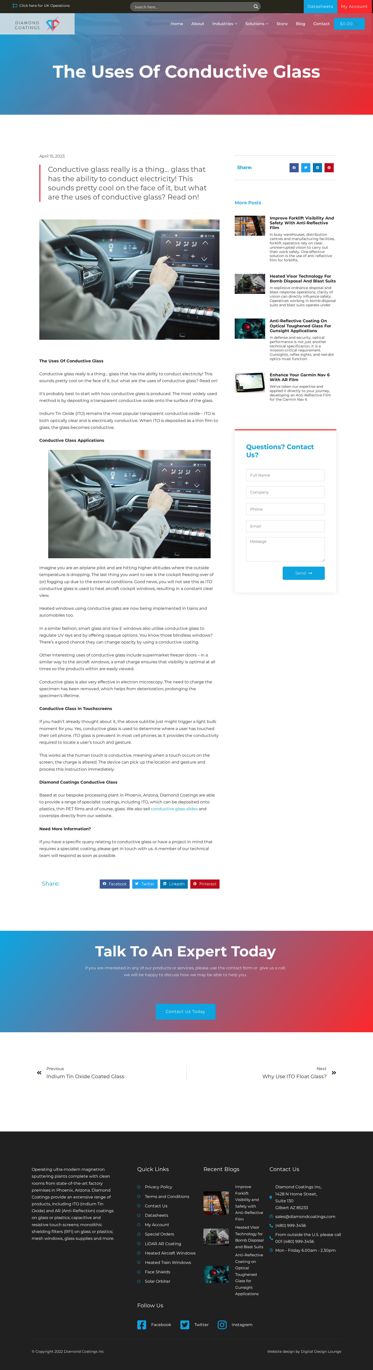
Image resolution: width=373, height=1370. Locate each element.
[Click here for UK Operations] (15, 6)
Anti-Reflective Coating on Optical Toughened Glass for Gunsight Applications (300, 325)
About (197, 23)
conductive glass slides (174, 808)
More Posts (248, 203)
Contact (321, 23)
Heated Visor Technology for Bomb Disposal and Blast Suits (303, 278)
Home (177, 23)
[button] (115, 884)
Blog (300, 23)
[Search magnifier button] (256, 6)
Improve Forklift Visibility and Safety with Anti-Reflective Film (302, 223)
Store (282, 23)
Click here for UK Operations (44, 5)
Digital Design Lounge (321, 1351)
